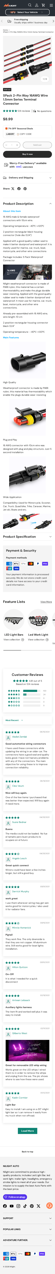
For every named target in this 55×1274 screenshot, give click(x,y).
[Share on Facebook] (19, 189)
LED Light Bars (13, 635)
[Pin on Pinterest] (25, 189)
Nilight (12, 1267)
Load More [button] (27, 1130)
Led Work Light (38, 635)
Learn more (28, 167)
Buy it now (27, 154)
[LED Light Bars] (13, 619)
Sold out (37, 145)
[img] (12, 732)
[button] (43, 5)
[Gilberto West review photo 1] (28, 1050)
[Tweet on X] (13, 189)
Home (5, 30)
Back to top (27, 1151)
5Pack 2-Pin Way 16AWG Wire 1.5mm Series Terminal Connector (28, 32)
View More (46, 601)
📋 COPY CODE (24, 134)
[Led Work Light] (38, 619)
